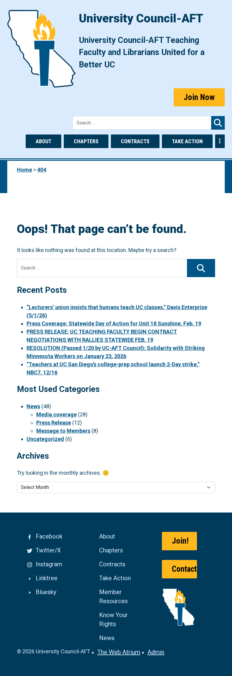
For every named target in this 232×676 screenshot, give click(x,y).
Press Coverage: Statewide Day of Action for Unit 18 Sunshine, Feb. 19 (114, 323)
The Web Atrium (118, 652)
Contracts (135, 141)
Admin (155, 652)
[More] (220, 141)
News (33, 406)
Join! (180, 541)
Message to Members (63, 431)
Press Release (53, 422)
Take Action (187, 141)
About (43, 141)
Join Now (199, 97)
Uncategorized (45, 439)
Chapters (86, 141)
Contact (184, 569)
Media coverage (56, 414)
